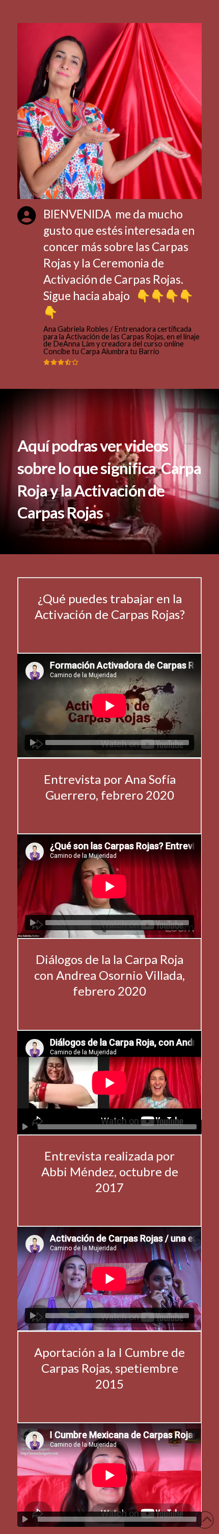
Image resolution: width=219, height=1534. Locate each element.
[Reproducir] (32, 742)
